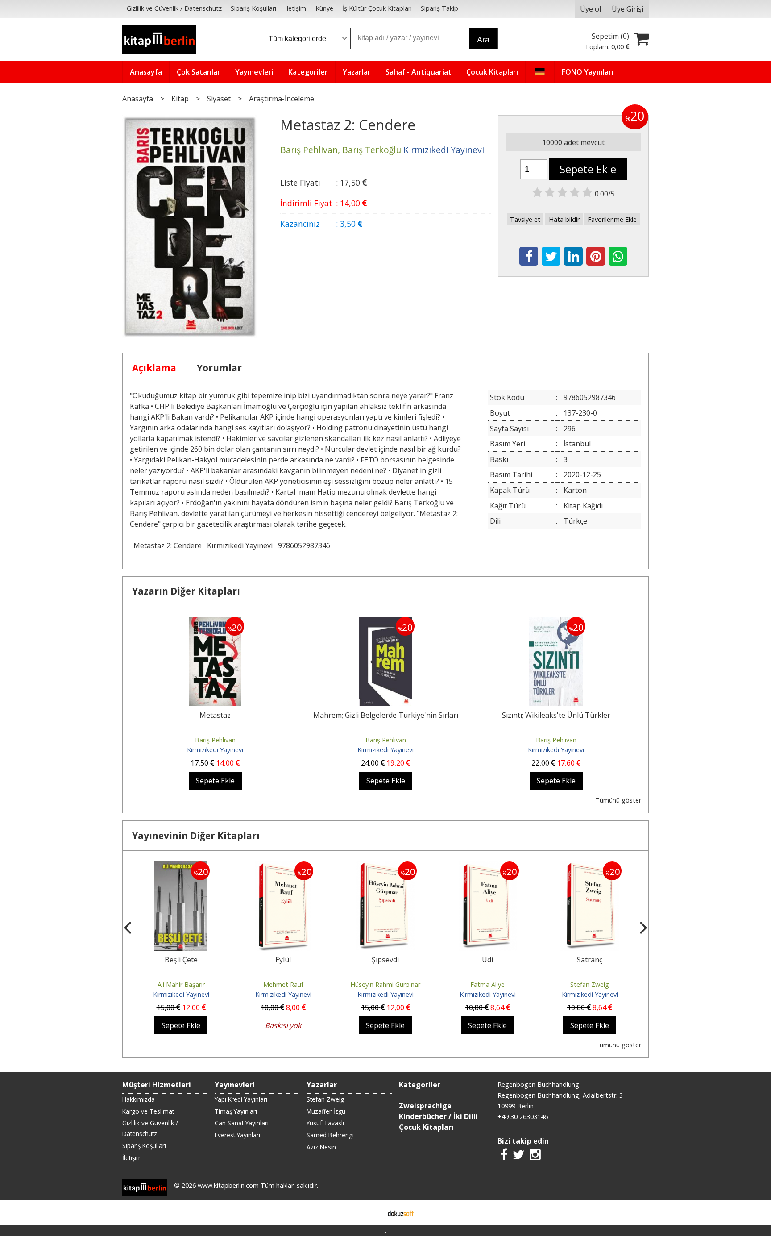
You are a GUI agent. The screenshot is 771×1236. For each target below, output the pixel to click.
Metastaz (215, 715)
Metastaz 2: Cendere (167, 545)
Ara (483, 39)
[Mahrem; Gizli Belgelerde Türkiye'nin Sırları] (385, 622)
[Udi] (488, 867)
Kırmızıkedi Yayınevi (240, 545)
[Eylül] (283, 867)
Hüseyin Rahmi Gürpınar (385, 984)
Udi (487, 960)
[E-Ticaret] (400, 1213)
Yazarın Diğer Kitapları (186, 591)
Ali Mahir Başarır (181, 984)
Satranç (589, 960)
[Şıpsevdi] (385, 867)
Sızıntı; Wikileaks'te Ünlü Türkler (556, 715)
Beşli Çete (181, 960)
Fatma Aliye (487, 984)
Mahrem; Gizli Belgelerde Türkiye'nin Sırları (385, 715)
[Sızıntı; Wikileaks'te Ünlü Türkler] (556, 622)
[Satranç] (589, 867)
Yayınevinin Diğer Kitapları (196, 835)
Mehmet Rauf (283, 984)
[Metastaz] (215, 622)
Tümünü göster (618, 800)
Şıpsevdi (385, 960)
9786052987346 (304, 545)
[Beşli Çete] (180, 867)
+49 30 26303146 (522, 1116)
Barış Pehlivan (215, 740)
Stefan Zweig (589, 984)
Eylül (283, 960)
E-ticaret (371, 1213)
